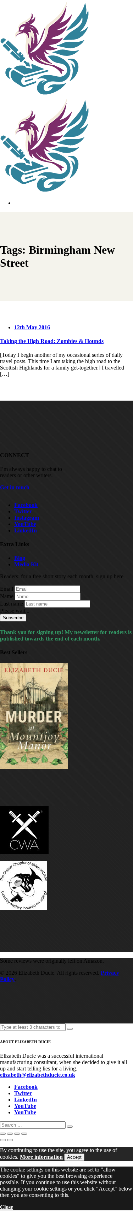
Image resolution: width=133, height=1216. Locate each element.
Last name (11, 604)
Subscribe (13, 617)
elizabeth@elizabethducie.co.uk (37, 1075)
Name (6, 596)
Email (6, 589)
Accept (74, 1157)
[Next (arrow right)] (10, 1140)
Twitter (23, 511)
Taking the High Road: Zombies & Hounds (52, 341)
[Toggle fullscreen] (10, 1134)
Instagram (26, 518)
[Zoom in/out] (3, 1134)
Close (6, 1207)
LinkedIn (25, 530)
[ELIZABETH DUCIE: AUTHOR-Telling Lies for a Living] (45, 94)
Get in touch (14, 487)
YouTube (25, 524)
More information (41, 1157)
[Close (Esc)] (24, 1134)
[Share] (17, 1134)
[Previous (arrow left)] (3, 1140)
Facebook (26, 505)
